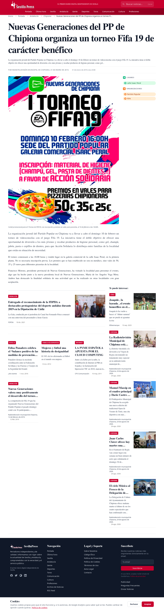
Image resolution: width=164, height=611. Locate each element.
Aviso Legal (89, 569)
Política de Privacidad (93, 558)
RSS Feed (51, 590)
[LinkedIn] (25, 575)
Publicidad (125, 582)
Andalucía (64, 11)
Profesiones (134, 11)
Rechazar (134, 604)
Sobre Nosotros (90, 551)
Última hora (41, 11)
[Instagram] (20, 575)
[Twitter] (16, 575)
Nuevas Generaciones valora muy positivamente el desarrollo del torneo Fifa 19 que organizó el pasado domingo (23, 396)
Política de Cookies (92, 562)
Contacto (88, 572)
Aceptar (147, 604)
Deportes (85, 11)
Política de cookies (39, 607)
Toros (96, 11)
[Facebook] (11, 575)
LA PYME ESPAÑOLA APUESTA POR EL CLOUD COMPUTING (89, 351)
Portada (28, 11)
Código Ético (89, 554)
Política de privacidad (137, 576)
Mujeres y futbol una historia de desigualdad (55, 349)
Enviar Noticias (127, 589)
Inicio (10, 16)
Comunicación (108, 11)
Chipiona (47, 16)
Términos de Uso (91, 565)
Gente (75, 11)
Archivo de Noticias (55, 587)
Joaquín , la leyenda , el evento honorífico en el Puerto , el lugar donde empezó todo (119, 309)
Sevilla (53, 11)
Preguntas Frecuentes (130, 585)
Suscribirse (137, 568)
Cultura (122, 11)
